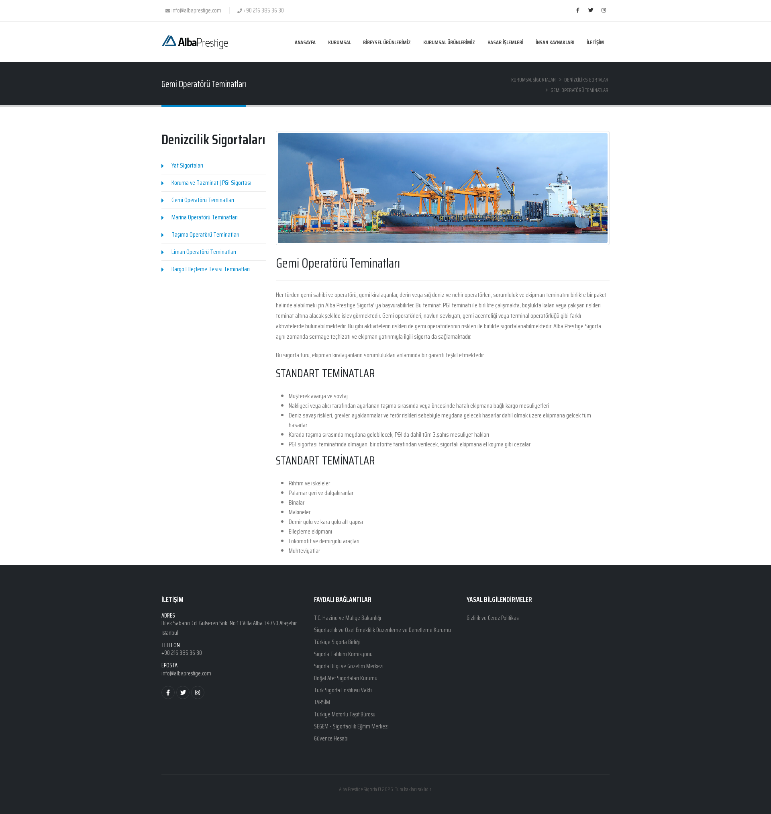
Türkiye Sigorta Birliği (337, 642)
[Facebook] (577, 10)
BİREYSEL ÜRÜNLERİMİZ (387, 42)
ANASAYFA (305, 42)
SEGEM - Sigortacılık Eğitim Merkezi (351, 726)
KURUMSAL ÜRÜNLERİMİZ (449, 42)
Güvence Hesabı (331, 738)
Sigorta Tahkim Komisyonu (343, 654)
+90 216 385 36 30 (181, 652)
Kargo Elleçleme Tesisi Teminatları (210, 269)
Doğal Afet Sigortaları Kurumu (345, 678)
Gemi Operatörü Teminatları (202, 200)
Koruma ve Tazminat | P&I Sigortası (211, 183)
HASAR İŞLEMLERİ (505, 42)
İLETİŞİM (595, 42)
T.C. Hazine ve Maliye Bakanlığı (347, 618)
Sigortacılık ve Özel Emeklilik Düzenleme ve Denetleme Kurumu (382, 630)
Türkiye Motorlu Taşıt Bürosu (344, 714)
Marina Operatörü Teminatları (204, 217)
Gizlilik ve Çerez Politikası (493, 618)
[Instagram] (603, 10)
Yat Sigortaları (187, 165)
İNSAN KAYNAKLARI (555, 42)
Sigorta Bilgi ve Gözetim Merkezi (348, 666)
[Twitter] (590, 10)
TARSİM (322, 702)
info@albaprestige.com (186, 673)
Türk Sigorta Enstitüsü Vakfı (343, 690)
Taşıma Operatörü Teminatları (205, 234)
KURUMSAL (339, 42)
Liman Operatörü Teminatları (203, 252)
